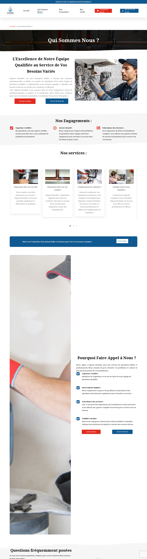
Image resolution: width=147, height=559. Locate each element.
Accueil (12, 26)
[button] (25, 101)
